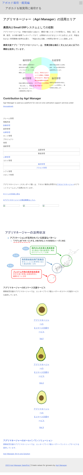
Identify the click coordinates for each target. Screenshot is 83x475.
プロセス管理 (41, 168)
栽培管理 (41, 164)
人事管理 (6, 157)
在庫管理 (6, 132)
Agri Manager (61, 465)
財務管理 (6, 125)
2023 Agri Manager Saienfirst (17, 465)
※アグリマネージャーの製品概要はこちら (19, 200)
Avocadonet (8, 106)
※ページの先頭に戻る (11, 194)
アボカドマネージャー (65, 184)
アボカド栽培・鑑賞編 (16, 2)
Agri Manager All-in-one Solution (16, 454)
